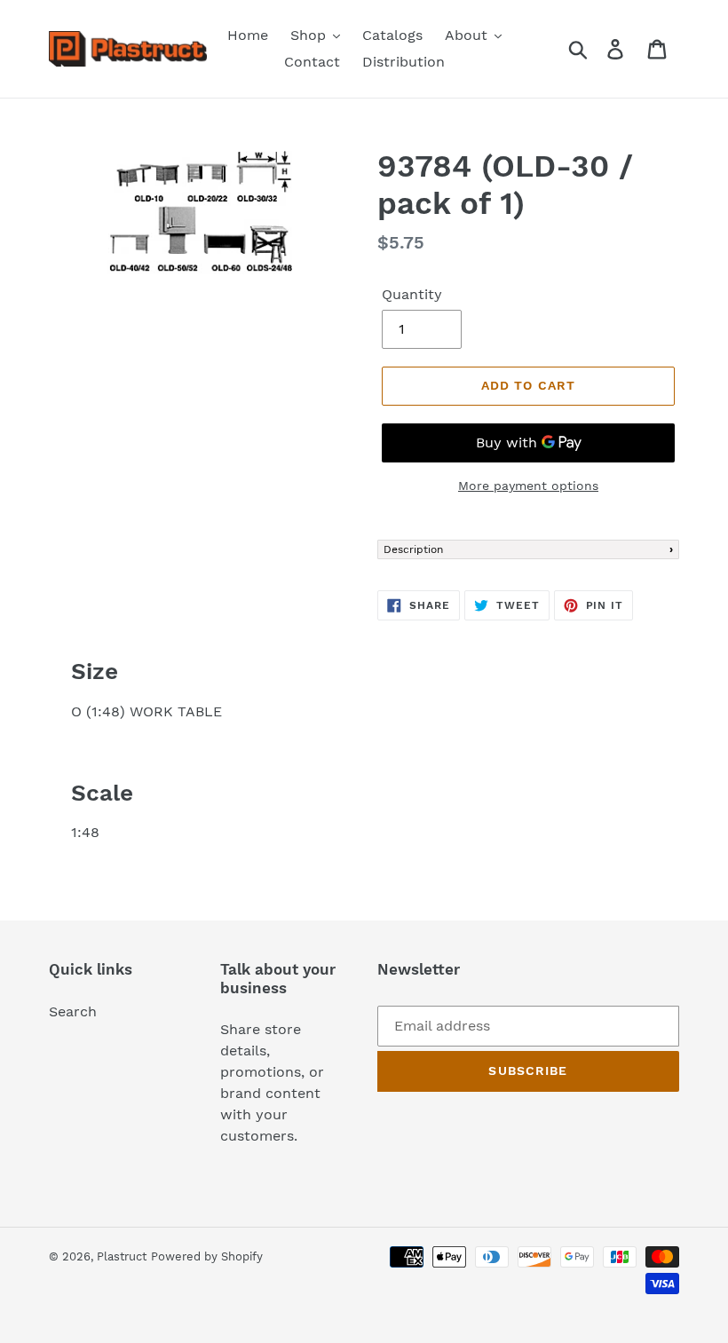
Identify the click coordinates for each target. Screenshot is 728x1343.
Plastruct (121, 1256)
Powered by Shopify (207, 1256)
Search (73, 1011)
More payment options (528, 485)
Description (413, 549)
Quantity (412, 294)
